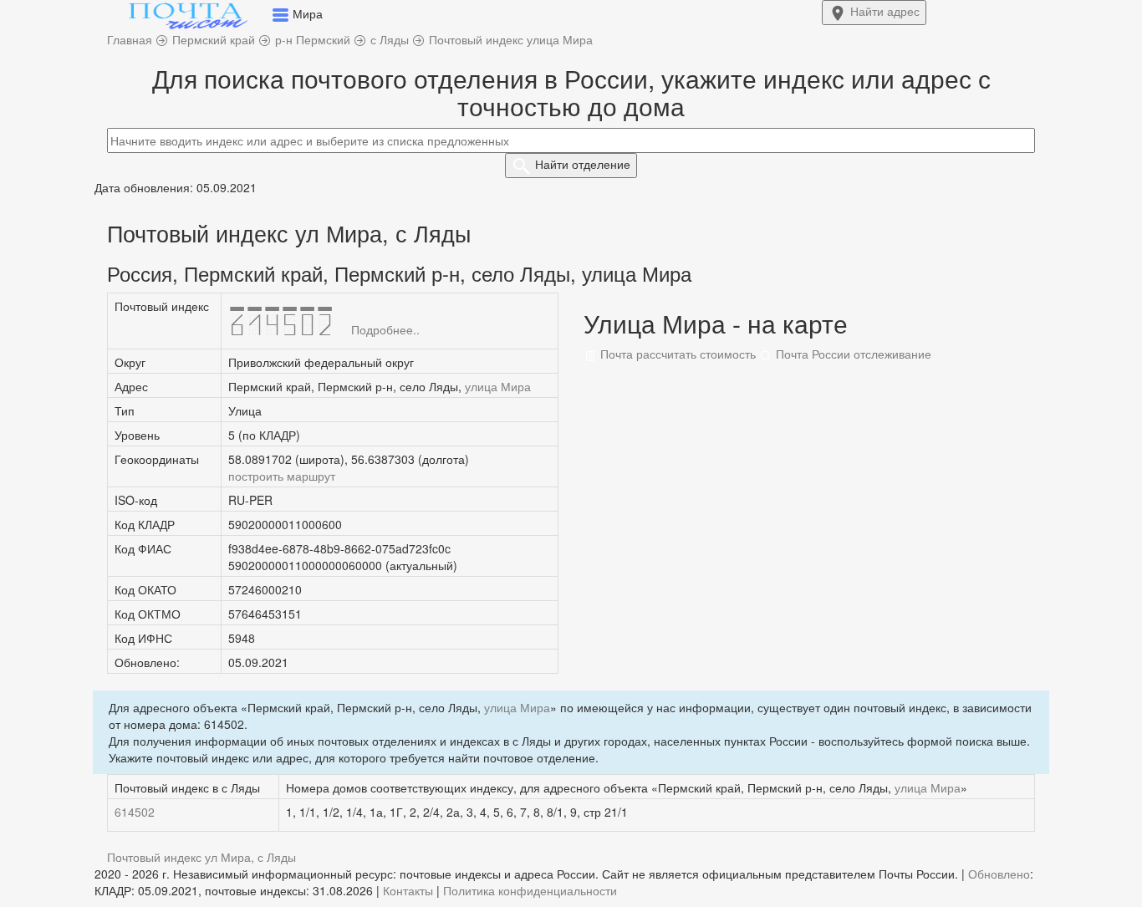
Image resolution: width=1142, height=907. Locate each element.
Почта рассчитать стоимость (676, 353)
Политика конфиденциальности (530, 890)
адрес (885, 11)
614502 (135, 811)
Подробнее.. (385, 329)
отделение (582, 163)
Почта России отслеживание (851, 353)
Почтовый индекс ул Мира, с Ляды (201, 856)
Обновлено (999, 873)
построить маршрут (281, 475)
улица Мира (498, 386)
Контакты (408, 890)
